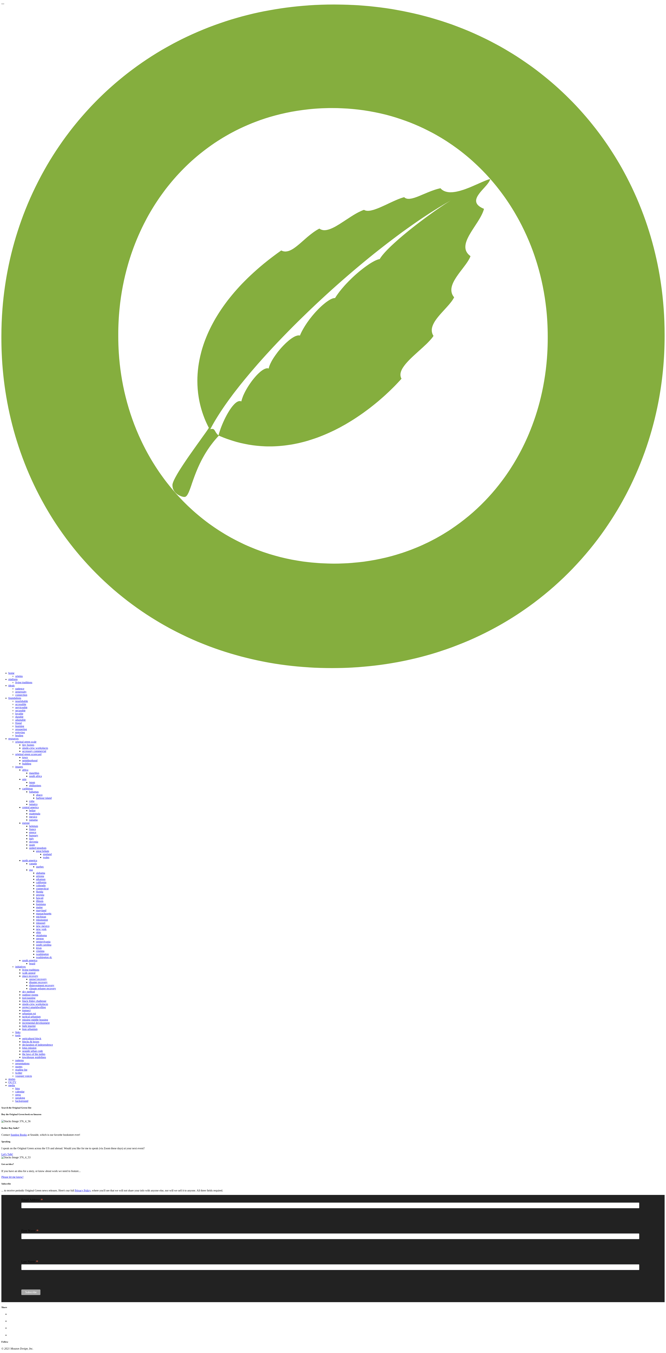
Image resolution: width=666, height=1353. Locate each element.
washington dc (44, 957)
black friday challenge (34, 1001)
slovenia (33, 841)
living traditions (23, 682)
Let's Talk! (7, 1154)
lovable (19, 713)
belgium (33, 826)
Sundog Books (19, 1134)
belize (32, 810)
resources (13, 738)
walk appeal (28, 972)
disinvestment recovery (41, 985)
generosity (21, 691)
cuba (31, 801)
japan (32, 782)
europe (26, 822)
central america (30, 807)
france (32, 829)
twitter (18, 1072)
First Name (30, 1230)
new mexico (42, 926)
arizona (40, 876)
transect (26, 1010)
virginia (40, 951)
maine (39, 907)
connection (21, 694)
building (26, 763)
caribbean (27, 788)
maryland (41, 910)
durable (19, 716)
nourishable (21, 701)
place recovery (30, 976)
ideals (11, 685)
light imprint (29, 1026)
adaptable (20, 719)
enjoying (20, 732)
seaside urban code (32, 1050)
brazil (32, 963)
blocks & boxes (30, 1041)
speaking (20, 1097)
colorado (41, 885)
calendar (19, 1091)
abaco (39, 794)
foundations (14, 698)
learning (19, 726)
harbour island (44, 797)
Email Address (32, 1200)
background (21, 1100)
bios (17, 1088)
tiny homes (28, 744)
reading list (21, 1069)
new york (41, 929)
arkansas (40, 879)
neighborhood (29, 760)
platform (13, 679)
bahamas (34, 791)
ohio (38, 932)
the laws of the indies (33, 1054)
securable (20, 710)
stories (11, 1079)
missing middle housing (35, 1019)
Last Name (29, 1261)
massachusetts (43, 913)
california (41, 882)
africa (25, 769)
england (47, 854)
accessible (20, 704)
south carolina (43, 944)
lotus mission (29, 1047)
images (19, 766)
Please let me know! (12, 1176)
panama (33, 819)
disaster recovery (38, 982)
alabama (40, 872)
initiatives (20, 966)
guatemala (34, 813)
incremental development (36, 1022)
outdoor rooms (30, 994)
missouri (40, 922)
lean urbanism (29, 1029)
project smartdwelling (34, 1007)
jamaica (33, 804)
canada (33, 863)
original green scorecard (28, 754)
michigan (41, 916)
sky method (28, 991)
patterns (19, 1060)
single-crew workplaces (35, 748)
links (17, 1032)
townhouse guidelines (34, 1057)
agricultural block (31, 1038)
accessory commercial (34, 751)
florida (39, 891)
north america (29, 860)
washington (42, 954)
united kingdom (37, 847)
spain (32, 844)
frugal (18, 723)
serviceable (21, 707)
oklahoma (41, 935)
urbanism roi (29, 1013)
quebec (40, 866)
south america (29, 960)
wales (46, 857)
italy (31, 838)
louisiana (41, 904)
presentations (22, 1063)
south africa (35, 776)
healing (19, 735)
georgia (40, 894)
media (11, 1085)
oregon (40, 938)
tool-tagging (28, 997)
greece (32, 832)
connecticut (42, 888)
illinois (39, 901)
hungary (33, 835)
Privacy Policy (83, 1190)
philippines (35, 785)
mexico (33, 816)
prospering (21, 729)
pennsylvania (43, 941)
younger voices (23, 1075)
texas (39, 947)
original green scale (25, 741)
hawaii (39, 897)
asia (24, 779)
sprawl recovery (38, 979)
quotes (18, 1066)
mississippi (42, 919)
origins (19, 676)
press (18, 1094)
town (25, 757)
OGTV (12, 1082)
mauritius (34, 773)
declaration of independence (37, 1044)
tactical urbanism (31, 1016)
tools (17, 1035)
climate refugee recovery (42, 988)
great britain (42, 851)
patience (19, 688)
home (11, 673)
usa (31, 869)
